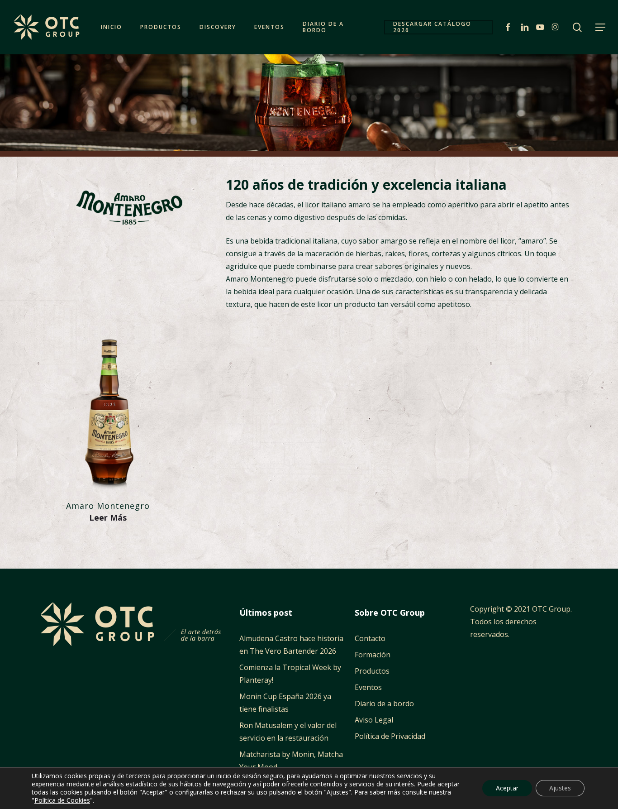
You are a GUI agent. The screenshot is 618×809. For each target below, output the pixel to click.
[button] (600, 27)
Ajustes (560, 788)
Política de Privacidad (390, 736)
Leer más (108, 517)
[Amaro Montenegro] (108, 409)
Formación (372, 655)
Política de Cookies (62, 800)
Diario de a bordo (384, 703)
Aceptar (507, 788)
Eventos (368, 687)
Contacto (370, 638)
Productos (372, 671)
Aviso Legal (374, 720)
